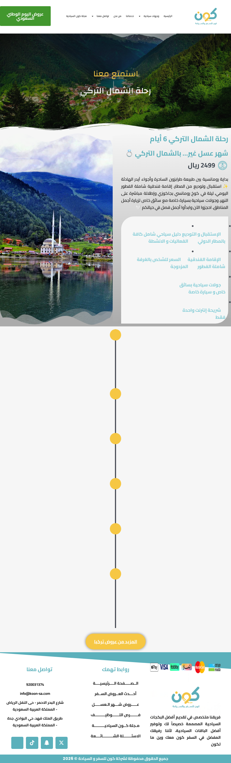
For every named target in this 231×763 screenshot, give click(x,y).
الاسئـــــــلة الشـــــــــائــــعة (116, 736)
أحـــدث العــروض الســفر (115, 694)
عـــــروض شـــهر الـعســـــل (115, 704)
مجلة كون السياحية (76, 16)
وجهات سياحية (151, 16)
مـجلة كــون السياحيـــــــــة (115, 725)
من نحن (117, 16)
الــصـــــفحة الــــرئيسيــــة (115, 683)
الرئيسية (168, 16)
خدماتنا (130, 16)
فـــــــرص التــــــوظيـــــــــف (116, 715)
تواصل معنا (103, 16)
